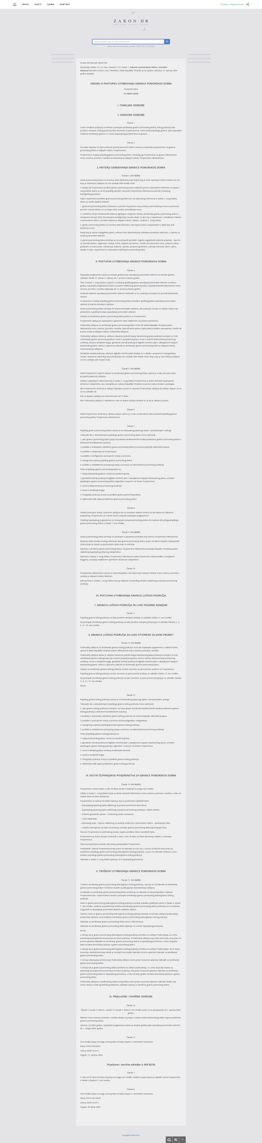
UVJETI (38, 4)
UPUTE (25, 4)
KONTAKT (65, 4)
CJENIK (50, 4)
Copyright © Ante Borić (131, 1135)
